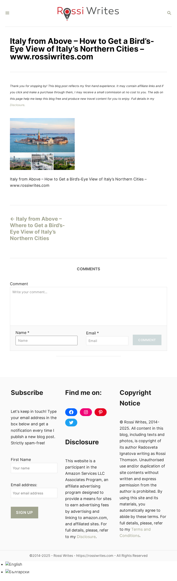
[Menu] (7, 13)
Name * (22, 332)
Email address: (24, 485)
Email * (92, 333)
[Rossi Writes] (88, 13)
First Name (21, 459)
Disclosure (17, 105)
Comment (19, 284)
